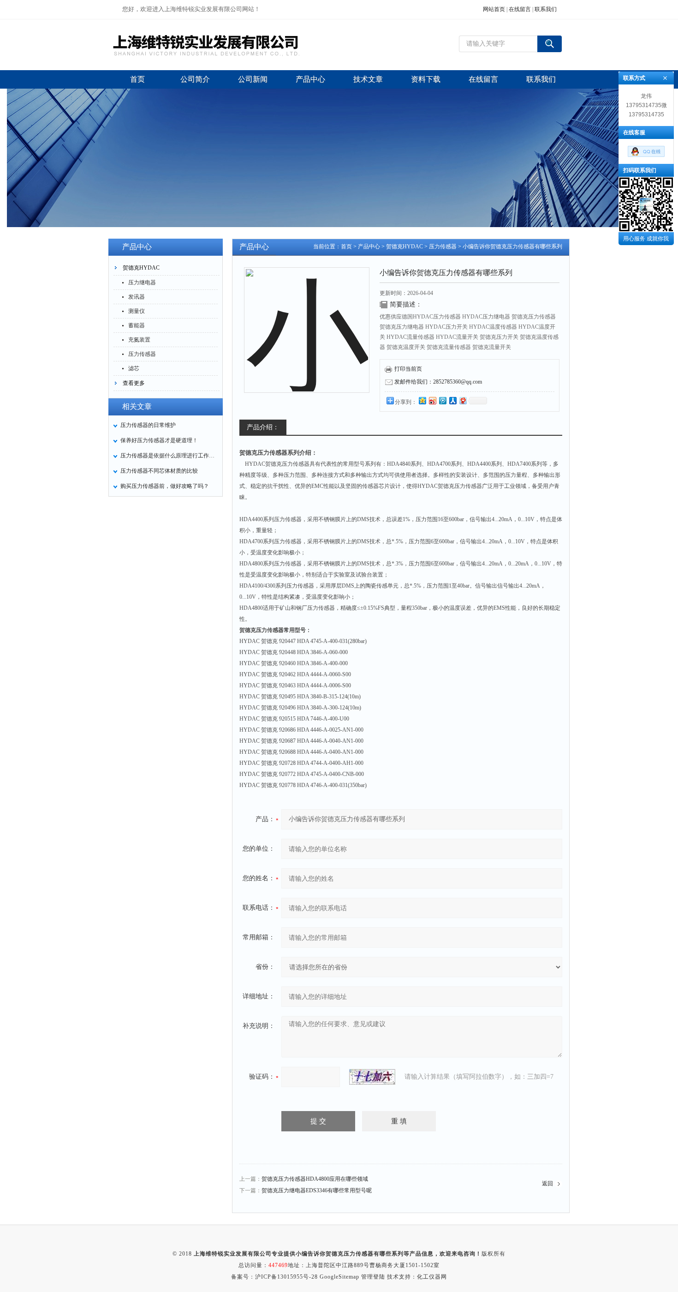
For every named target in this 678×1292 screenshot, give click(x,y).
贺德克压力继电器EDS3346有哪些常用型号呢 (317, 1190)
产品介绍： (263, 427)
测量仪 (136, 311)
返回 (547, 1183)
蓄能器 (136, 325)
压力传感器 (142, 354)
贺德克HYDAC (141, 267)
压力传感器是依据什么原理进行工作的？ (168, 455)
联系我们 (546, 9)
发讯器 (136, 297)
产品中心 (369, 246)
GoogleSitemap (339, 1277)
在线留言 (520, 9)
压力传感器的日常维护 (148, 425)
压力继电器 (142, 282)
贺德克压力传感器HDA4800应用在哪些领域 (315, 1179)
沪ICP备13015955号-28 (286, 1277)
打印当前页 (408, 369)
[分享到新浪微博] (432, 400)
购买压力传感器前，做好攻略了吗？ (164, 486)
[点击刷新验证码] (372, 1077)
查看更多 (134, 383)
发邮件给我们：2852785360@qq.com (438, 382)
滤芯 (133, 368)
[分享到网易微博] (463, 400)
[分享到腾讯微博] (442, 400)
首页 (346, 246)
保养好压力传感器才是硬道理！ (159, 440)
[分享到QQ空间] (422, 400)
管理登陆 (373, 1277)
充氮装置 (139, 340)
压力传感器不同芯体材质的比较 (159, 471)
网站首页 (494, 9)
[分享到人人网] (452, 400)
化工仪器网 (432, 1277)
